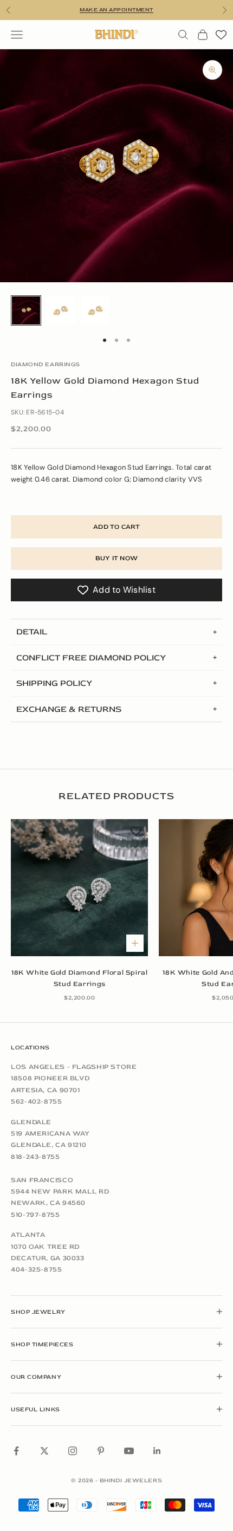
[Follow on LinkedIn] (157, 1450)
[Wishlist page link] (221, 34)
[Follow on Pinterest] (100, 1450)
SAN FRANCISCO (42, 1180)
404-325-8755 (36, 1269)
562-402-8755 (36, 1101)
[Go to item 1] (26, 310)
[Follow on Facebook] (16, 1450)
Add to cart (116, 527)
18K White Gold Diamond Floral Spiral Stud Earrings (79, 978)
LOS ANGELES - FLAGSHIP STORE (74, 1066)
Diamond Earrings (45, 364)
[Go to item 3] (95, 310)
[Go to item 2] (61, 310)
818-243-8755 (35, 1156)
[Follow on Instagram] (72, 1450)
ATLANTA (28, 1234)
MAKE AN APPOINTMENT (116, 10)
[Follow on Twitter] (44, 1450)
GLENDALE (31, 1122)
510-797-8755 (35, 1214)
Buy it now (116, 558)
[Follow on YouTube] (129, 1450)
